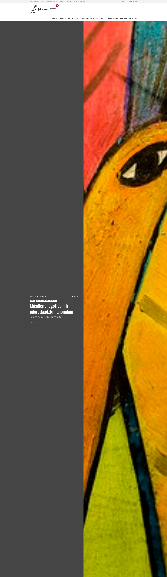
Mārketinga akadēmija (42, 300)
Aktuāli (32, 300)
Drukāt (76, 296)
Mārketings (53, 300)
